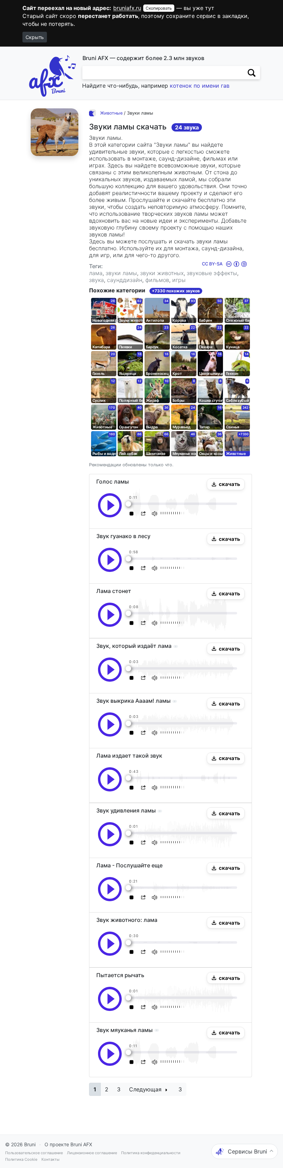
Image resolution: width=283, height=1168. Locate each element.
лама (96, 273)
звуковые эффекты (212, 273)
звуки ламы (121, 273)
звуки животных (162, 273)
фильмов (157, 279)
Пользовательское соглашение (34, 1152)
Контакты (50, 1159)
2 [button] (106, 1089)
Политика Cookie (21, 1159)
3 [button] (118, 1089)
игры (179, 279)
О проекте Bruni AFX (68, 1144)
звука (96, 279)
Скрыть (35, 37)
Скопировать (159, 8)
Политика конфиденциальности (150, 1152)
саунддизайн (124, 279)
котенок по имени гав (200, 85)
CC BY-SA (213, 263)
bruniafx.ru (127, 7)
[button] (226, 484)
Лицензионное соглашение (92, 1152)
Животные (111, 113)
